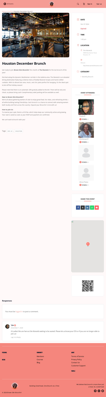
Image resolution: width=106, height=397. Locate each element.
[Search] (78, 4)
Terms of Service (77, 356)
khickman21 (84, 139)
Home (4, 11)
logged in (19, 311)
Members (40, 356)
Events (10, 11)
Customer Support (78, 366)
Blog (38, 363)
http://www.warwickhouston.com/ (92, 65)
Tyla (13, 325)
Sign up (99, 4)
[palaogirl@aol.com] (86, 173)
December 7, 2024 (17, 328)
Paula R (82, 116)
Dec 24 (10, 131)
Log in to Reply (16, 337)
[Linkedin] (87, 208)
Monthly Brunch (87, 77)
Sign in (89, 4)
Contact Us (75, 363)
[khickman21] (86, 130)
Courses (40, 360)
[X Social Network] (83, 208)
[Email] (97, 208)
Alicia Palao (83, 182)
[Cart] (84, 4)
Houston (18, 131)
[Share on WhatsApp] (92, 208)
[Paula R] (86, 107)
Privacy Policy (76, 360)
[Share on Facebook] (78, 208)
